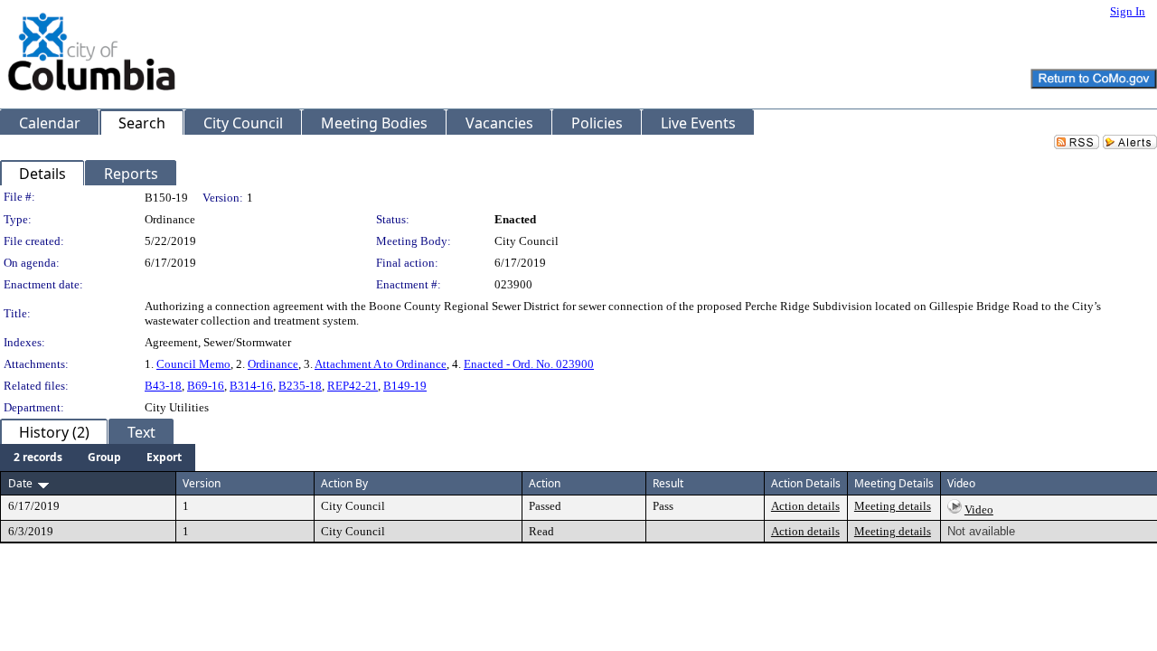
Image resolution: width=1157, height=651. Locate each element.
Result (668, 483)
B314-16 (251, 385)
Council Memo (193, 364)
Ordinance (273, 364)
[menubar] (97, 457)
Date (20, 483)
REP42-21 (352, 385)
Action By (344, 483)
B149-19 (405, 385)
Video (978, 509)
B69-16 (205, 385)
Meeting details (892, 506)
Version (202, 483)
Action (544, 483)
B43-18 (163, 385)
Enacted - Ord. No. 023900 (529, 364)
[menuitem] (38, 457)
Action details (805, 506)
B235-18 (300, 385)
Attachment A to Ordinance (381, 364)
